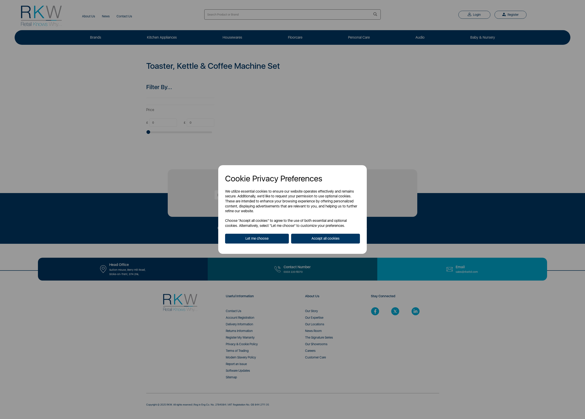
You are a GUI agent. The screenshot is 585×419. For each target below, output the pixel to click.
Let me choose (257, 238)
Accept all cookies (325, 238)
